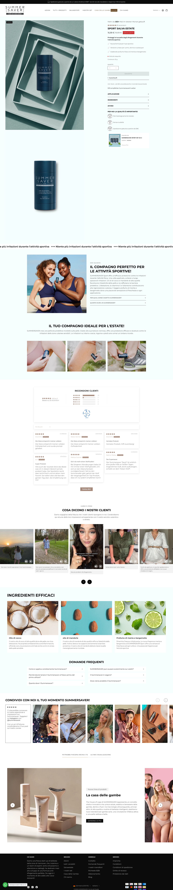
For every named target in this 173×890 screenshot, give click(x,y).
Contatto (91, 861)
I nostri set (68, 871)
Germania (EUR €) (82, 886)
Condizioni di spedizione (123, 867)
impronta (116, 861)
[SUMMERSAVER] (14, 10)
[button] (47, 10)
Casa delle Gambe (71, 874)
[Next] (166, 700)
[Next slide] (89, 582)
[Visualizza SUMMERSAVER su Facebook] (36, 887)
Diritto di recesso (120, 871)
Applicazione (113, 94)
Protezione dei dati (120, 874)
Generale (91, 857)
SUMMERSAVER (83, 889)
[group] (86, 2)
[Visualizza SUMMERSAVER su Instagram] (28, 887)
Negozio (67, 857)
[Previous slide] (83, 582)
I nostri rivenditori (95, 867)
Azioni (66, 861)
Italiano (155, 10)
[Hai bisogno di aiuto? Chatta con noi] (5, 884)
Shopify (97, 889)
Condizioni (117, 864)
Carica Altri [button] (86, 489)
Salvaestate (68, 867)
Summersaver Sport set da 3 (132, 137)
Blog (90, 877)
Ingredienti (113, 100)
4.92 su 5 (55, 398)
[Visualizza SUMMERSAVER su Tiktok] (32, 887)
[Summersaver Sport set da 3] (115, 140)
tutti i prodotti (69, 864)
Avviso (110, 106)
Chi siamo (68, 877)
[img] (39, 434)
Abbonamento (94, 874)
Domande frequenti (96, 864)
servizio (116, 857)
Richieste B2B (94, 871)
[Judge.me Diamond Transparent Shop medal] (86, 413)
